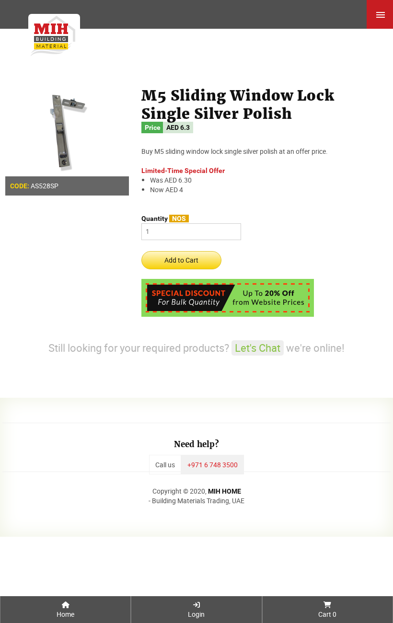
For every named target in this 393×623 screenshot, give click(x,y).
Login (196, 614)
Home (65, 614)
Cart (327, 614)
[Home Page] (51, 33)
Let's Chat (257, 348)
